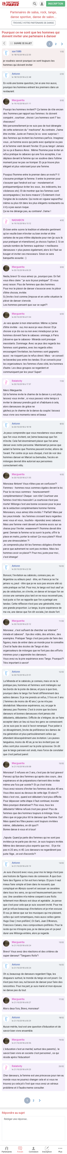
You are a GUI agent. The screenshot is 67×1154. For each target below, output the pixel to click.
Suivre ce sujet (23, 43)
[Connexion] (42, 4)
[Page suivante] (62, 44)
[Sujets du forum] (4, 43)
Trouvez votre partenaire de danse (33, 23)
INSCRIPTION (55, 3)
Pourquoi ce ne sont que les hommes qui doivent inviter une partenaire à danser (31, 34)
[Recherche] (35, 4)
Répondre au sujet (13, 1112)
